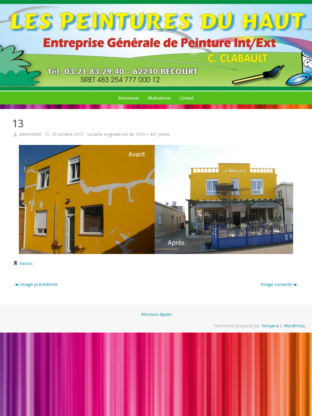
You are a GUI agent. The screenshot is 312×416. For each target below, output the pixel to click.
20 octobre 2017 (68, 134)
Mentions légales (156, 314)
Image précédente (39, 284)
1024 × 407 (146, 134)
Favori (26, 263)
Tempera (269, 326)
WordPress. (295, 326)
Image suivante (276, 284)
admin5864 (30, 134)
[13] (156, 199)
